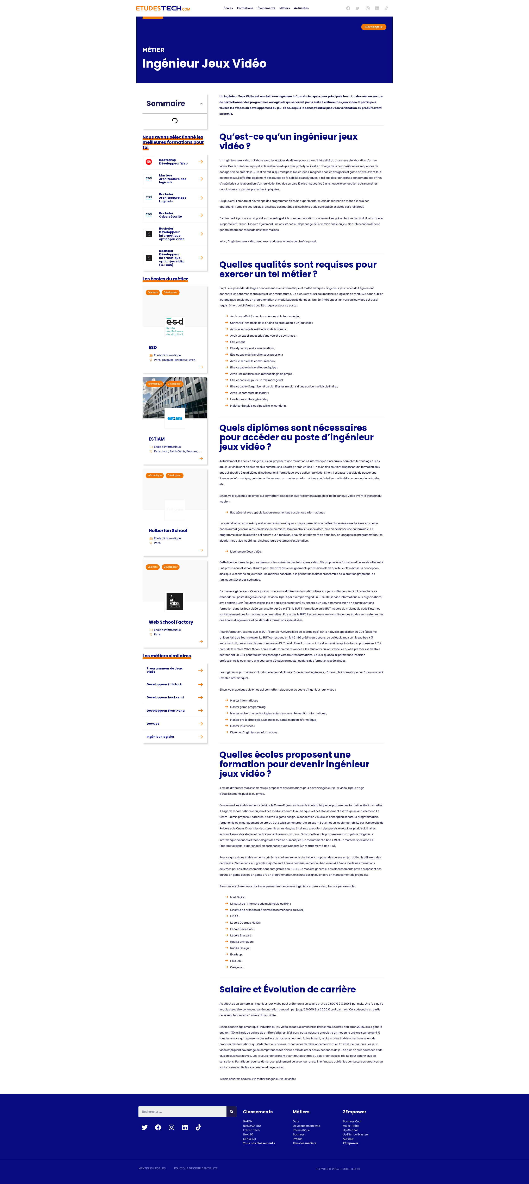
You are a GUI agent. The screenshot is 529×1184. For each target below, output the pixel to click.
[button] (201, 103)
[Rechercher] (231, 1111)
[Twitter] (357, 8)
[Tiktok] (386, 8)
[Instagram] (368, 8)
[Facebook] (348, 8)
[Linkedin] (377, 8)
